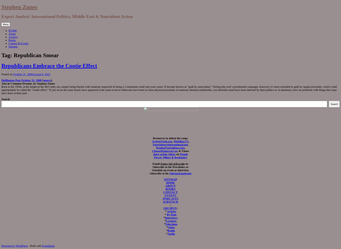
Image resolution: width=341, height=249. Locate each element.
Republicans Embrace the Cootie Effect (49, 66)
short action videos (164, 154)
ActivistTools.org (162, 141)
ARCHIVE (170, 208)
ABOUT (170, 185)
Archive (13, 37)
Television (171, 224)
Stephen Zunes (19, 7)
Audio (171, 233)
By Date (172, 214)
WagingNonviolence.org (170, 147)
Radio (171, 230)
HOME (13, 30)
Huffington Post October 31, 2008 (21, 80)
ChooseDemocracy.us (165, 151)
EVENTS (170, 195)
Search (5, 99)
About (12, 33)
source (47, 80)
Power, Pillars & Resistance (170, 157)
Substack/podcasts (180, 173)
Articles (171, 211)
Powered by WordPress (14, 245)
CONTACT (170, 192)
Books (12, 40)
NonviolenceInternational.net (170, 144)
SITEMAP (170, 179)
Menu (6, 24)
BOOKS (170, 189)
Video (171, 227)
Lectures (171, 221)
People (184, 154)
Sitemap (13, 46)
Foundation (48, 245)
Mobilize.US (181, 141)
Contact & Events (18, 43)
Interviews (171, 217)
